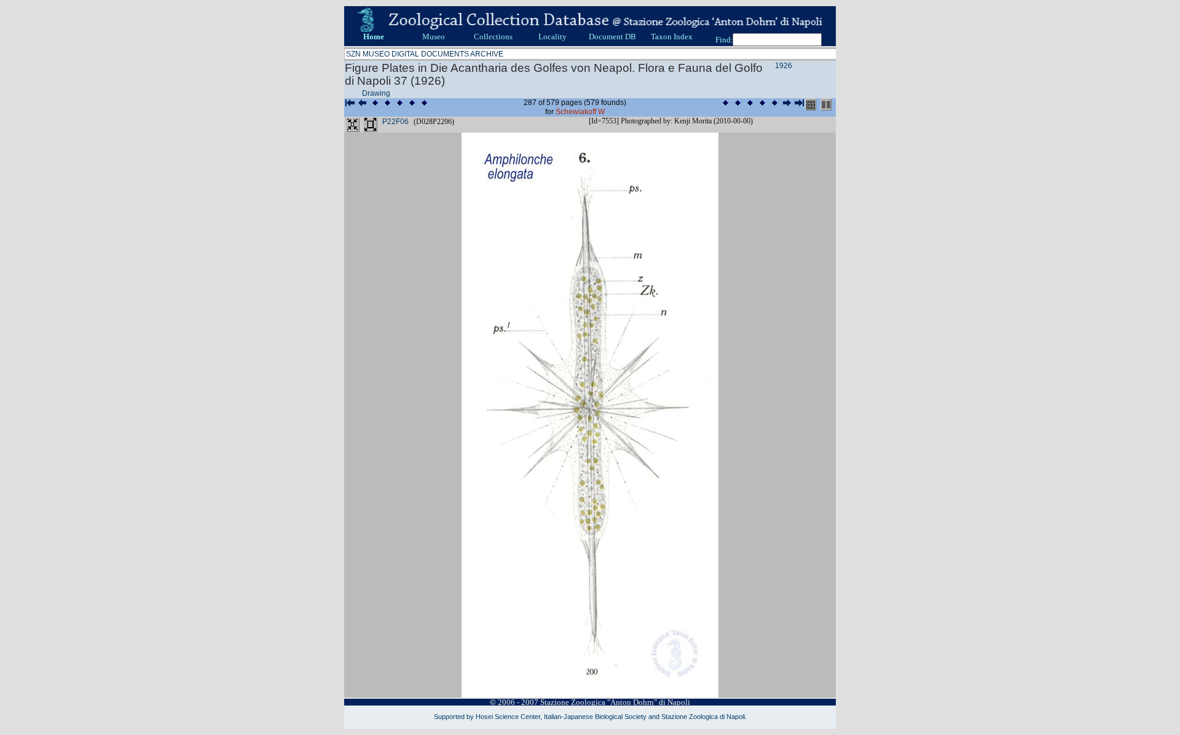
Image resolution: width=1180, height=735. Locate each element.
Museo (433, 36)
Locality (552, 36)
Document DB (612, 36)
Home (373, 36)
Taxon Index (672, 36)
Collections (493, 36)
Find (723, 39)
